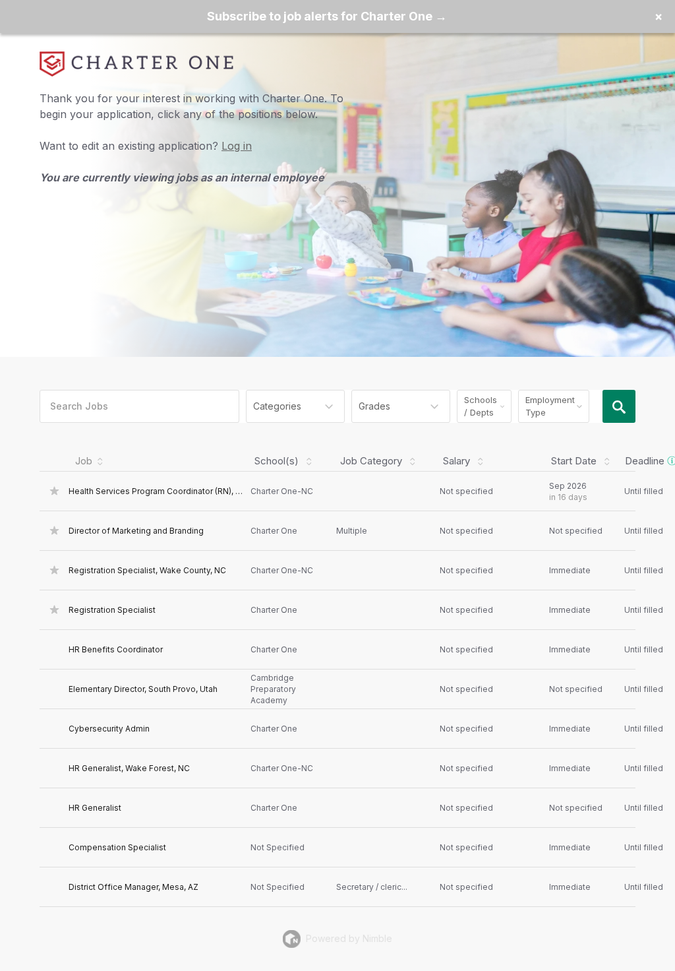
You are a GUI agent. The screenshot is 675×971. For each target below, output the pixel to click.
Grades (374, 406)
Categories (277, 406)
